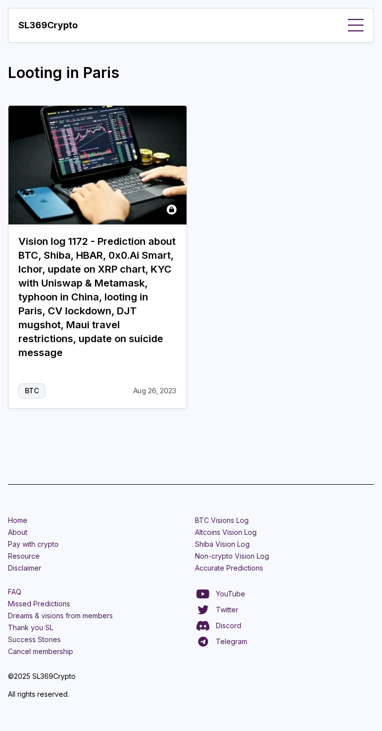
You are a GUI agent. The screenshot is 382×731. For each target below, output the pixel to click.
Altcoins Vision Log (226, 532)
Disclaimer (24, 568)
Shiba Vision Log (222, 544)
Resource (24, 556)
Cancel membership (40, 651)
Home (17, 520)
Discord (228, 625)
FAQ (14, 591)
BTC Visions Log (222, 520)
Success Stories (34, 639)
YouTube (230, 593)
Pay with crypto (33, 544)
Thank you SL (30, 627)
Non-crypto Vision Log (232, 556)
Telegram (231, 641)
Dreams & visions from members (60, 615)
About (17, 532)
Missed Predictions (39, 603)
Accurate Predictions (229, 568)
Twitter (227, 609)
